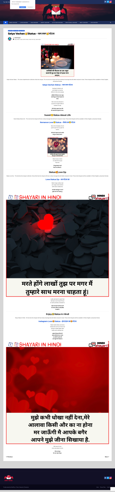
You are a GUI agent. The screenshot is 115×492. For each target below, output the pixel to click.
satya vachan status (24, 39)
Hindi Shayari (13, 22)
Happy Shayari (45, 22)
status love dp (32, 39)
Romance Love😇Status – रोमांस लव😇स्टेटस (57, 122)
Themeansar (26, 487)
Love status (16, 30)
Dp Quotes (10, 30)
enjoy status (17, 39)
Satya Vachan (21, 30)
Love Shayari (24, 22)
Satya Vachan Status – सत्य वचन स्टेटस (57, 85)
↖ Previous (9, 457)
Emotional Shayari (71, 22)
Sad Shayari (34, 22)
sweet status (38, 39)
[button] (110, 22)
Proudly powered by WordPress (9, 487)
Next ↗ (107, 457)
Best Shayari (84, 22)
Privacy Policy (103, 487)
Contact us (109, 487)
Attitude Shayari (57, 22)
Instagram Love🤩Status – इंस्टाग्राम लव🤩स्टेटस (57, 321)
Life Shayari (94, 22)
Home (97, 487)
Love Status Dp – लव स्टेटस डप (57, 179)
